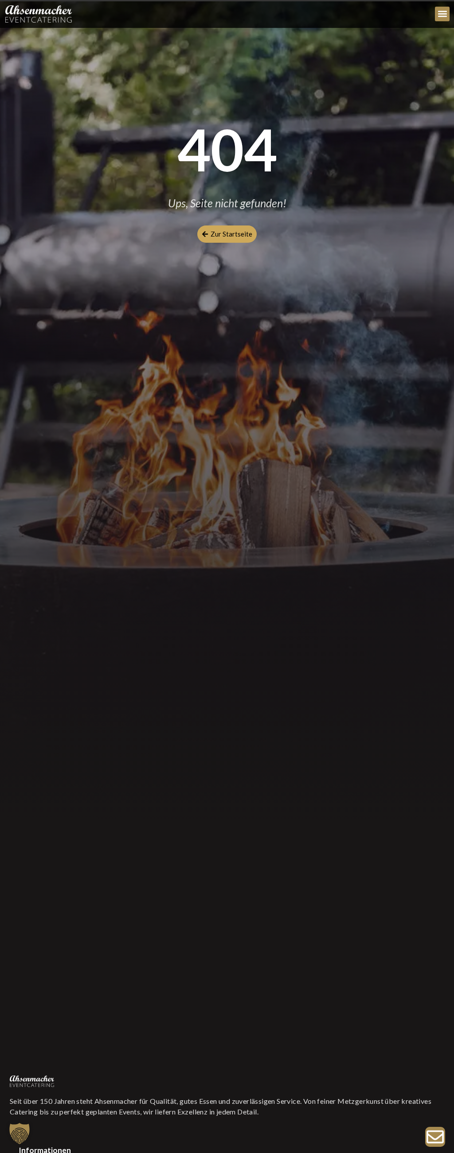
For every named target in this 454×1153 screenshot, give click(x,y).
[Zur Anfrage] (435, 1136)
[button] (442, 14)
